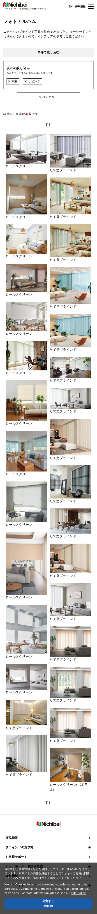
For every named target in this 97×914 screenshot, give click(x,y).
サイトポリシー (51, 878)
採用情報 (80, 6)
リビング (33, 81)
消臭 (14, 81)
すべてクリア (48, 97)
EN (70, 6)
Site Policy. (78, 893)
